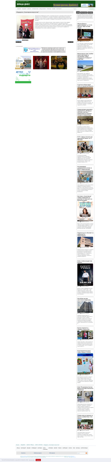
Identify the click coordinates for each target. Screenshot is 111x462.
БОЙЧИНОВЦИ (84, 448)
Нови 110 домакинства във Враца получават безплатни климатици (85, 381)
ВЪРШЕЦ (78, 448)
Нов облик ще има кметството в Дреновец (84, 291)
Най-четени (84, 12)
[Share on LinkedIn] (25, 40)
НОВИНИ (19, 8)
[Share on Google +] (24, 40)
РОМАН (60, 448)
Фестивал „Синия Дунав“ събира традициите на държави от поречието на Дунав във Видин (84, 190)
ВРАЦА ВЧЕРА (42, 8)
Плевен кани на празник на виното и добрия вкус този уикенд (85, 409)
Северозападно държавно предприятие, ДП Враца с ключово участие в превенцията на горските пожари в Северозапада (84, 104)
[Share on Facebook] (22, 40)
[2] (70, 42)
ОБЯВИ (53, 8)
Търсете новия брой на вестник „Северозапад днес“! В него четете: (83, 435)
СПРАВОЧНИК (35, 8)
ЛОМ (74, 448)
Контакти (27, 1)
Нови (78, 12)
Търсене (92, 8)
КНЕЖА (70, 448)
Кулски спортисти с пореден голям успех (83, 320)
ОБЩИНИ (24, 8)
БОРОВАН (40, 448)
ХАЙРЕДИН (65, 448)
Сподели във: (19, 40)
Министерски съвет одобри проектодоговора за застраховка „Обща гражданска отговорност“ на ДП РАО (85, 48)
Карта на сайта (22, 1)
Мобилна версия (38, 453)
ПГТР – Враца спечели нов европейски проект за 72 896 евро (84, 130)
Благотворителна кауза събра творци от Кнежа (84, 343)
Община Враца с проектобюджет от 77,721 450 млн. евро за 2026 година (84, 18)
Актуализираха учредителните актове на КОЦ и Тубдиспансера (84, 160)
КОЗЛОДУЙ (23, 448)
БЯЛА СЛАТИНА (45, 448)
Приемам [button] (38, 460)
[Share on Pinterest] (26, 40)
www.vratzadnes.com (25, 456)
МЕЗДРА (29, 448)
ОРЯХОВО (50, 448)
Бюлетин (23, 453)
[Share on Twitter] (27, 40)
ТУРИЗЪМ (49, 8)
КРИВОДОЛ (34, 448)
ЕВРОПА (29, 8)
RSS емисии (52, 453)
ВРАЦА (18, 448)
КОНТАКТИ (58, 8)
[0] (18, 42)
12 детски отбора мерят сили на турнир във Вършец (85, 77)
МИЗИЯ (55, 448)
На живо (90, 12)
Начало (18, 1)
